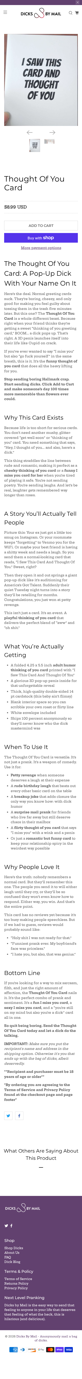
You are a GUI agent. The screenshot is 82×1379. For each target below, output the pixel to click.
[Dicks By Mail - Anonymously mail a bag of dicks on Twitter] (6, 1227)
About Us (11, 1253)
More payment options (41, 248)
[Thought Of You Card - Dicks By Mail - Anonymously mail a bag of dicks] (41, 80)
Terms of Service (18, 1279)
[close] (77, 2)
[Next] (52, 132)
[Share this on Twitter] (8, 1116)
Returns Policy (16, 1283)
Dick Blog (12, 1262)
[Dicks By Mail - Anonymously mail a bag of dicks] (41, 13)
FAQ (7, 1257)
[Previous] (29, 132)
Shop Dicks (13, 1248)
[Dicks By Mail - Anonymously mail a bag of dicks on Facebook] (11, 1227)
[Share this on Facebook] (19, 1116)
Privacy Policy (16, 1288)
